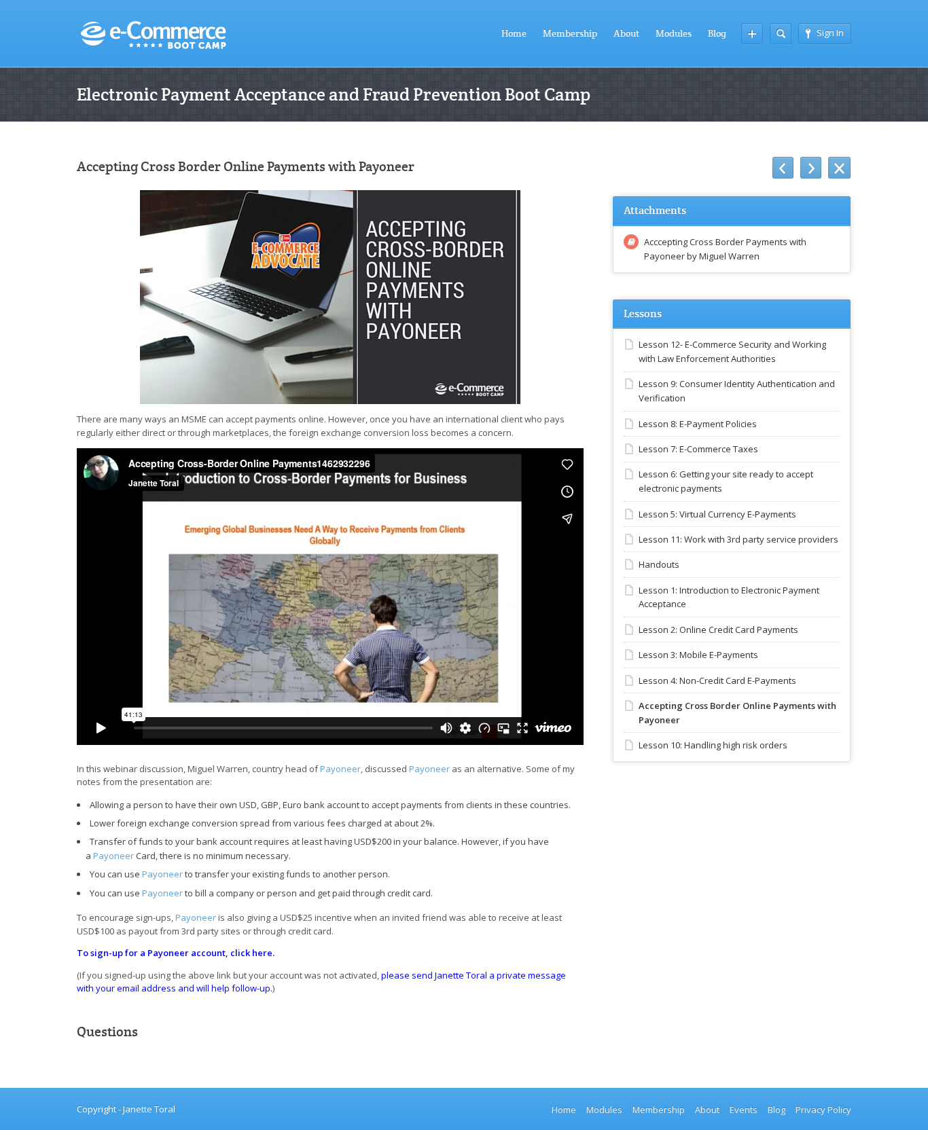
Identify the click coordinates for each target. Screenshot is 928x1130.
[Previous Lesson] (782, 168)
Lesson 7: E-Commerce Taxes (698, 449)
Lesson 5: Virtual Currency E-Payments (717, 514)
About (626, 33)
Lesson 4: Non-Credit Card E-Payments (717, 680)
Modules (674, 33)
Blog (717, 33)
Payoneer (340, 769)
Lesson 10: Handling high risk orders (713, 745)
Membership (570, 33)
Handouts (659, 564)
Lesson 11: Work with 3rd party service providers (738, 539)
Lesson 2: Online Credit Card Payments (718, 629)
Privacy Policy (823, 1110)
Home (514, 33)
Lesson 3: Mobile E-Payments (698, 655)
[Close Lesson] (839, 168)
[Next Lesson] (810, 168)
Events (743, 1110)
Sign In (830, 32)
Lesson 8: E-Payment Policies (698, 424)
